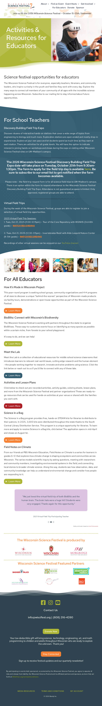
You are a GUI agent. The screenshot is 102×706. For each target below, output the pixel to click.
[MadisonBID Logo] (81, 568)
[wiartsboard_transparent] (19, 578)
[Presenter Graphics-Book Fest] (51, 569)
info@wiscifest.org (39, 617)
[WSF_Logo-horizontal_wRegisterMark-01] (21, 3)
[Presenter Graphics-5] (81, 579)
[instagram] (50, 602)
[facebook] (43, 602)
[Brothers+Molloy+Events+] (52, 577)
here (88, 169)
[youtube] (58, 602)
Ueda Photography (93, 526)
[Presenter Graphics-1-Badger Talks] (20, 569)
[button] (48, 522)
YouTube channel (70, 243)
